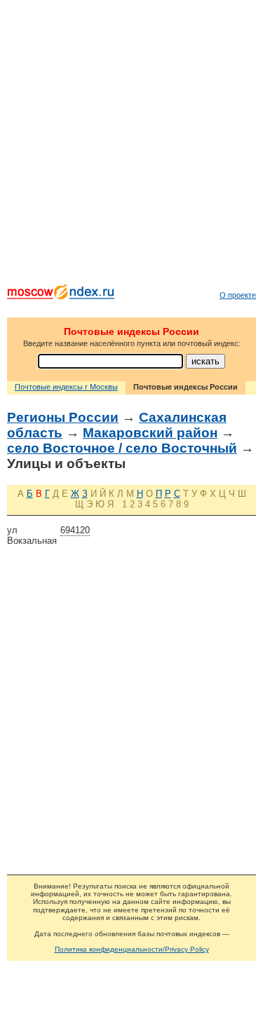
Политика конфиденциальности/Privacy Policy (132, 949)
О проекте (238, 295)
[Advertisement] (131, 145)
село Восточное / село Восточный (122, 448)
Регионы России (63, 417)
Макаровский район (150, 432)
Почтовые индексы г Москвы (66, 387)
